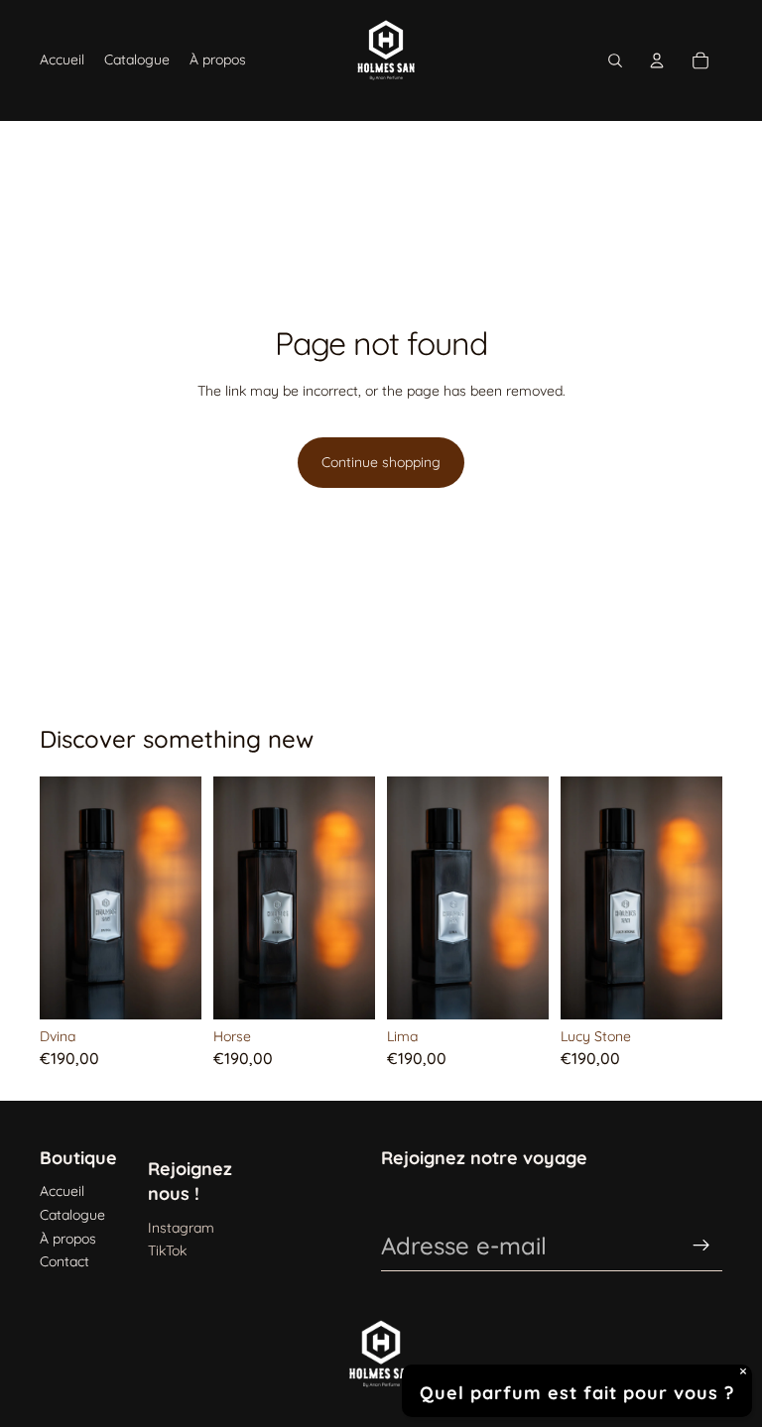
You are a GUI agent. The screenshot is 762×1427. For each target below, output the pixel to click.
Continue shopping (381, 462)
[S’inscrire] (701, 1245)
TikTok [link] (167, 1250)
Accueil (62, 1191)
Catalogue (72, 1215)
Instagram (181, 1228)
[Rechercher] (615, 60)
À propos (68, 1239)
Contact (64, 1261)
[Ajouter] (171, 989)
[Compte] (657, 60)
